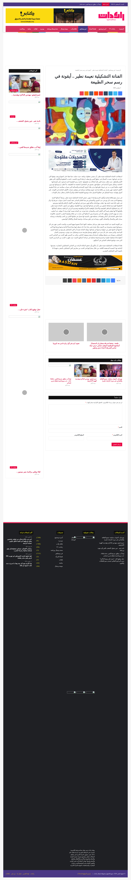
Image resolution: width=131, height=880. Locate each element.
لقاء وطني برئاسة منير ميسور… (28, 472)
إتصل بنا (19, 873)
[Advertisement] (65, 48)
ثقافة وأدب (74, 29)
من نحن (13, 873)
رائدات (32, 873)
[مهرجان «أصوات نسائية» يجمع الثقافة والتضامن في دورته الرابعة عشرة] (111, 370)
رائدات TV (112, 29)
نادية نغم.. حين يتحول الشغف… (28, 121)
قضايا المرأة (92, 29)
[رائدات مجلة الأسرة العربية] (111, 16)
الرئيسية (121, 29)
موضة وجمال (64, 29)
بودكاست (22, 29)
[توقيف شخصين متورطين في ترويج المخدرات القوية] (90, 768)
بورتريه (42, 29)
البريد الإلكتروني (117, 435)
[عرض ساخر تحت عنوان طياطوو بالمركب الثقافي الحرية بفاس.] (71, 693)
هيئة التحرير (26, 873)
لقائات (35, 29)
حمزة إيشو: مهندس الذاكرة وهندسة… (25, 95)
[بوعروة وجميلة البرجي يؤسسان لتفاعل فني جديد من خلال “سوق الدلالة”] (81, 539)
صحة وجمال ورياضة (52, 29)
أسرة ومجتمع (102, 29)
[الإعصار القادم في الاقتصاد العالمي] (71, 539)
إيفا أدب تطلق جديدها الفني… (29, 147)
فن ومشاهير (83, 29)
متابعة (29, 29)
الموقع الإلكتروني (79, 435)
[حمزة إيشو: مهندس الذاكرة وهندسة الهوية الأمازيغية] (85, 370)
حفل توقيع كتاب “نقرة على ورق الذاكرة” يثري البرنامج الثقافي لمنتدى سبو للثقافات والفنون (111, 561)
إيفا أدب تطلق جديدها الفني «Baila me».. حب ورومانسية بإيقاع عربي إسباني (80, 4)
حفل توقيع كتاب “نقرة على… (29, 309)
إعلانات (8, 873)
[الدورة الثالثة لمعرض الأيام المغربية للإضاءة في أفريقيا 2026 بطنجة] (81, 768)
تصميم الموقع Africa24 (84, 873)
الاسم (120, 427)
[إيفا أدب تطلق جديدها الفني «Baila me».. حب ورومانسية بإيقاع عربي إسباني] (60, 370)
